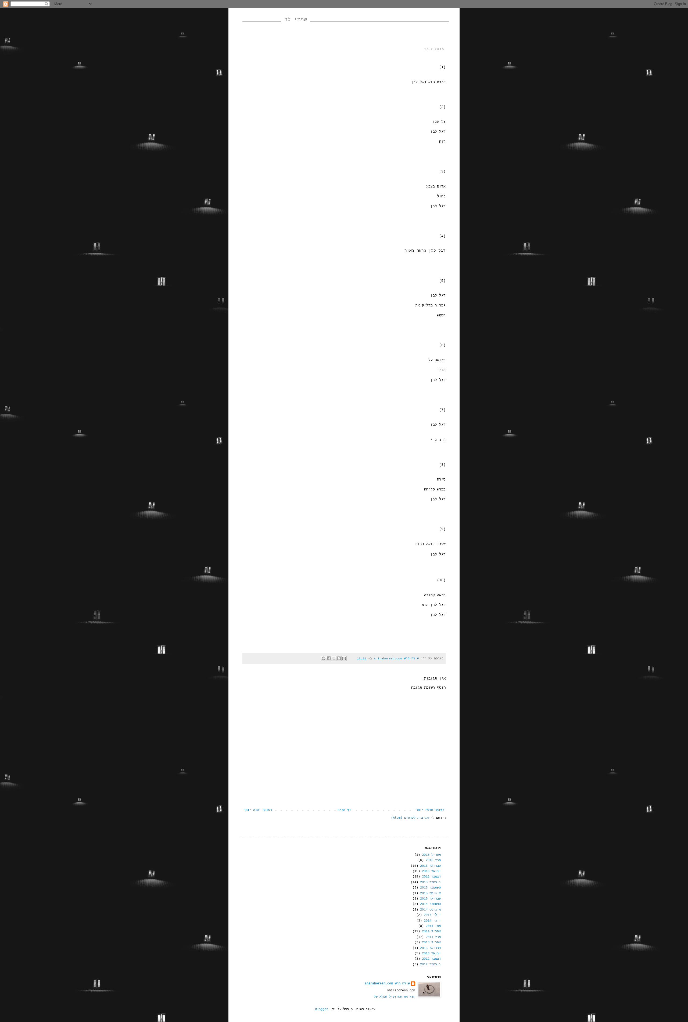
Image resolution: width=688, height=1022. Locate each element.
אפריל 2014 (431, 931)
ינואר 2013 (431, 953)
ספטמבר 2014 (430, 904)
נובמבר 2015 (430, 882)
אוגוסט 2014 (430, 910)
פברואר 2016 (430, 866)
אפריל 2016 (431, 855)
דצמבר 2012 (431, 959)
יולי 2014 (432, 915)
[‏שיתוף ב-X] (333, 658)
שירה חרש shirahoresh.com (387, 983)
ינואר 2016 (431, 871)
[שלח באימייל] (344, 658)
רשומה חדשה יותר (430, 810)
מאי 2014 (433, 926)
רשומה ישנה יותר (258, 810)
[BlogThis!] (339, 658)
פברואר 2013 (430, 948)
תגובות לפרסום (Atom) (410, 818)
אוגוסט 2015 (430, 893)
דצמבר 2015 (431, 877)
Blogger (321, 1009)
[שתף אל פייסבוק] (328, 658)
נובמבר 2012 (430, 964)
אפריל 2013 (431, 942)
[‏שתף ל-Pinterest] (323, 658)
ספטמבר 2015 (430, 888)
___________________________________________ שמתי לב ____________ (345, 20)
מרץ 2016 (433, 860)
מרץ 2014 (433, 937)
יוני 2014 (432, 921)
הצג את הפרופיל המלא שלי (393, 997)
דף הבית (344, 810)
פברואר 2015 (430, 899)
